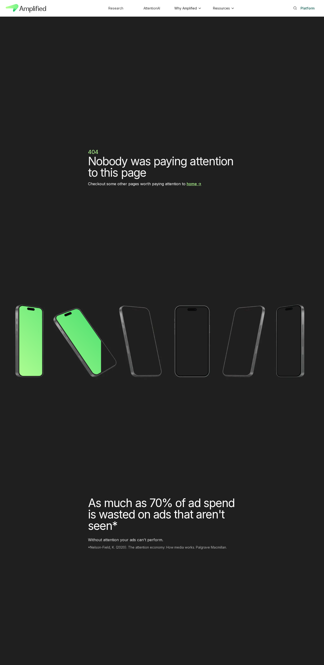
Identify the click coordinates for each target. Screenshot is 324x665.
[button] (187, 8)
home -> (194, 183)
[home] (26, 8)
